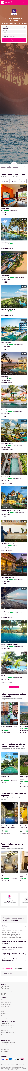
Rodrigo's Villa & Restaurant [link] (9, 726)
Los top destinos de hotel (6, 1044)
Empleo (3, 1011)
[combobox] (5, 181)
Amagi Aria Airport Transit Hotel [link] (10, 510)
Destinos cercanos (7, 968)
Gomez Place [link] (5, 208)
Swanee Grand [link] (5, 776)
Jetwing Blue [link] (5, 275)
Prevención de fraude (6, 1037)
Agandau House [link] (5, 875)
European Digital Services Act (7, 1032)
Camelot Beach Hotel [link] (7, 443)
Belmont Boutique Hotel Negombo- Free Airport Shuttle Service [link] (8, 826)
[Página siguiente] (26, 899)
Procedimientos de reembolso (8, 1025)
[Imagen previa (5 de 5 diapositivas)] (2, 196)
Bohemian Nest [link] (5, 476)
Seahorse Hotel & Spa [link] (7, 577)
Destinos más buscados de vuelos (8, 1042)
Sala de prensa (4, 1015)
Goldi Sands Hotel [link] (6, 342)
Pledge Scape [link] (5, 611)
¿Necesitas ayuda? (5, 1023)
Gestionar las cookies (6, 1009)
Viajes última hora (5, 1049)
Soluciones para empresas (7, 1018)
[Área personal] (23, 2)
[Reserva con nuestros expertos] (20, 2)
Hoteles (9, 167)
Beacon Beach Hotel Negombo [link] (9, 644)
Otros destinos (18, 968)
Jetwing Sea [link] (4, 376)
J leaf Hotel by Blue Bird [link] (8, 544)
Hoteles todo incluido (6, 1047)
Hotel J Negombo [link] (6, 409)
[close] (2, 175)
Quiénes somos (4, 999)
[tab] (7, 968)
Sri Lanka (15, 167)
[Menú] (26, 2)
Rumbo (3, 167)
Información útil (4, 1030)
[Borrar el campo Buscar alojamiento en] (24, 27)
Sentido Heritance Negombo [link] (9, 309)
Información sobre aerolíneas (7, 1028)
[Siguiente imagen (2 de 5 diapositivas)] (25, 196)
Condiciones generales (6, 1002)
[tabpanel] (14, 973)
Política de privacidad (5, 1004)
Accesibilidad (4, 1034)
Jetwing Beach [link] (5, 242)
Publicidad (3, 1013)
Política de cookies (5, 1006)
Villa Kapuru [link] (4, 675)
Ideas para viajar (4, 1051)
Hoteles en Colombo (7, 973)
